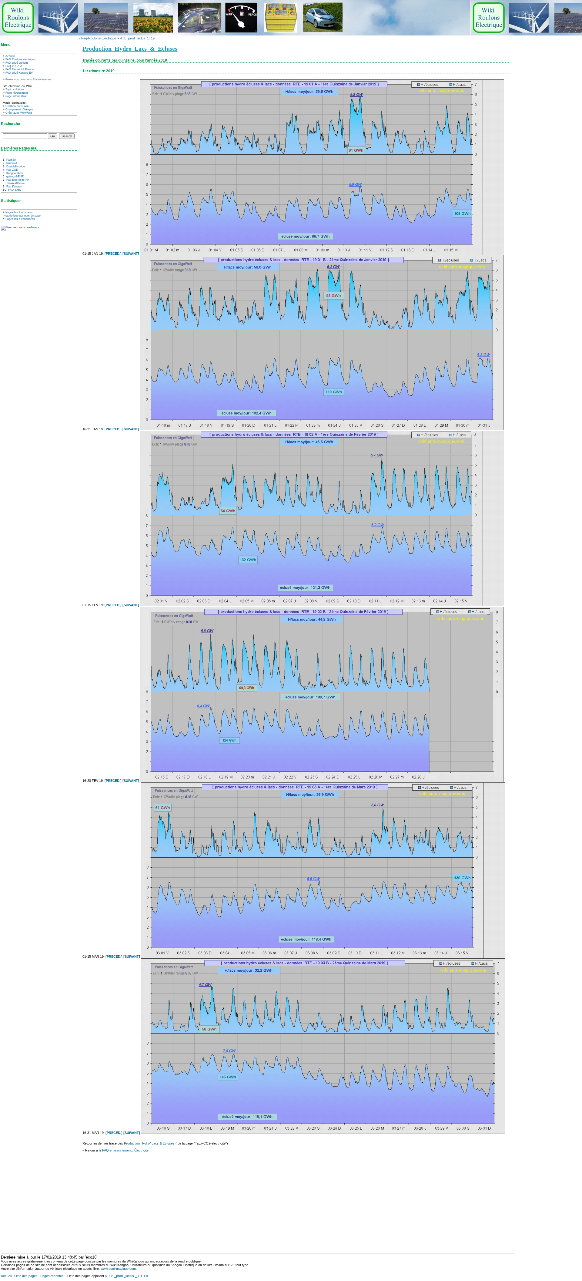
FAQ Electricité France (19, 69)
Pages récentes (52, 1276)
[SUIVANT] (131, 253)
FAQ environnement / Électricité (125, 1150)
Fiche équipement (16, 92)
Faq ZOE (12, 169)
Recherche (10, 124)
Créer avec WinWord (18, 112)
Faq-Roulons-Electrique (98, 38)
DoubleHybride (15, 166)
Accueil (10, 56)
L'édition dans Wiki (17, 106)
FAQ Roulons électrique (20, 59)
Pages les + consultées (20, 218)
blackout (11, 163)
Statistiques (11, 201)
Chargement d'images (19, 109)
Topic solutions (14, 89)
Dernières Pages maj (19, 148)
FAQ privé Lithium (16, 62)
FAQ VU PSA (13, 66)
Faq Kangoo (14, 186)
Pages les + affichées (19, 212)
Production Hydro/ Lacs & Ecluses (149, 1143)
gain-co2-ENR (15, 176)
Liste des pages (26, 1276)
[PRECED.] (113, 253)
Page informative (16, 96)
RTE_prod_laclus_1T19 (137, 38)
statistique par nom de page (23, 215)
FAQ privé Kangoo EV (19, 72)
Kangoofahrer (14, 173)
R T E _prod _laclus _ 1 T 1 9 (126, 1276)
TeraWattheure (15, 183)
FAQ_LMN (14, 189)
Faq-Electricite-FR (17, 179)
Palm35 (11, 159)
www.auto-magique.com (118, 1268)
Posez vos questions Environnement (28, 79)
